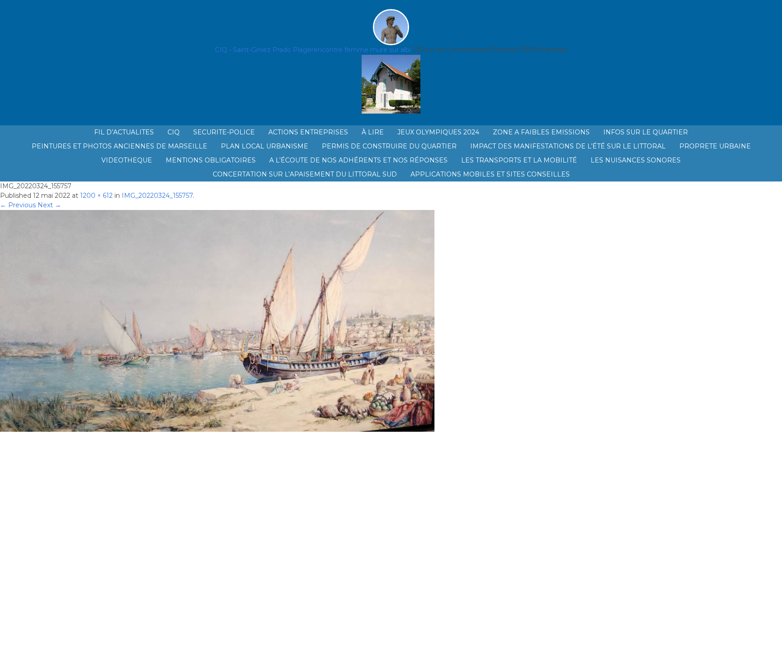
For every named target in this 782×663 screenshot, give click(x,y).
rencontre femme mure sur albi (361, 50)
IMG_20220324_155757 (157, 195)
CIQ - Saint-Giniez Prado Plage (263, 50)
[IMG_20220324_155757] (217, 429)
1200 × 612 (96, 195)
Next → (49, 205)
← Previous (18, 205)
